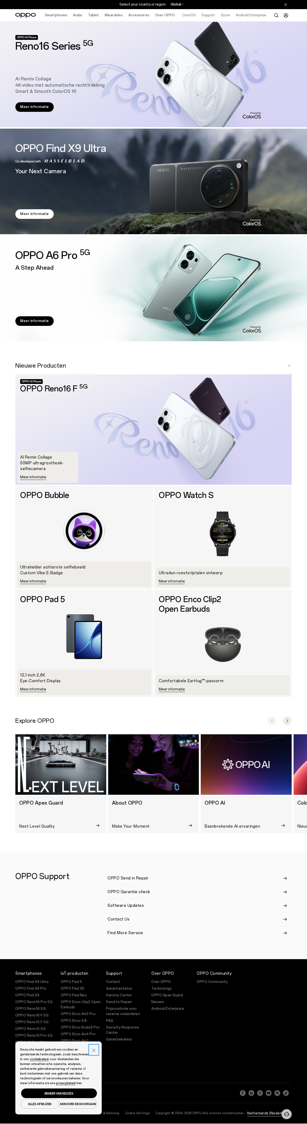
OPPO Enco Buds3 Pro (80, 1027)
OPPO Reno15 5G (30, 1029)
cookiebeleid (39, 1059)
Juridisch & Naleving (104, 1113)
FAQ (109, 1021)
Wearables (114, 15)
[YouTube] (269, 1093)
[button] (272, 721)
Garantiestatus (119, 988)
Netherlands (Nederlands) (269, 1113)
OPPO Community (212, 982)
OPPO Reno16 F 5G (31, 1015)
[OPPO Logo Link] (25, 15)
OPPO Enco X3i (74, 1021)
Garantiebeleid (119, 1039)
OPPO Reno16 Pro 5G (34, 1002)
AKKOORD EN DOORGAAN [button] (78, 1104)
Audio (77, 15)
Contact (113, 982)
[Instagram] (277, 1093)
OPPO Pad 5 (71, 982)
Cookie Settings (137, 1113)
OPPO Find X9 (27, 995)
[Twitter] (260, 1093)
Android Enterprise (167, 1009)
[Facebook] (243, 1093)
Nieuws (157, 1002)
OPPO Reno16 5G (30, 1009)
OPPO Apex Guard (167, 995)
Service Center (119, 995)
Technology (161, 988)
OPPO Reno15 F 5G (31, 1022)
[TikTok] (286, 1093)
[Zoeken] (276, 15)
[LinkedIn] (251, 1093)
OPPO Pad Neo (74, 995)
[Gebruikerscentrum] (286, 15)
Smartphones (56, 15)
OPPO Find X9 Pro (30, 988)
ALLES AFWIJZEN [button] (39, 1104)
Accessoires (138, 15)
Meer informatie (34, 107)
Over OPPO (165, 15)
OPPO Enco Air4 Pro (78, 1034)
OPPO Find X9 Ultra (31, 982)
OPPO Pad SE (73, 988)
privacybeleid (66, 1083)
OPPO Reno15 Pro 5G (34, 1036)
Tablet (93, 15)
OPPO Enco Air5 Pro (78, 1014)
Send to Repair (119, 1002)
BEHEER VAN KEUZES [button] (59, 1093)
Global (176, 4)
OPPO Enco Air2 (75, 1041)
